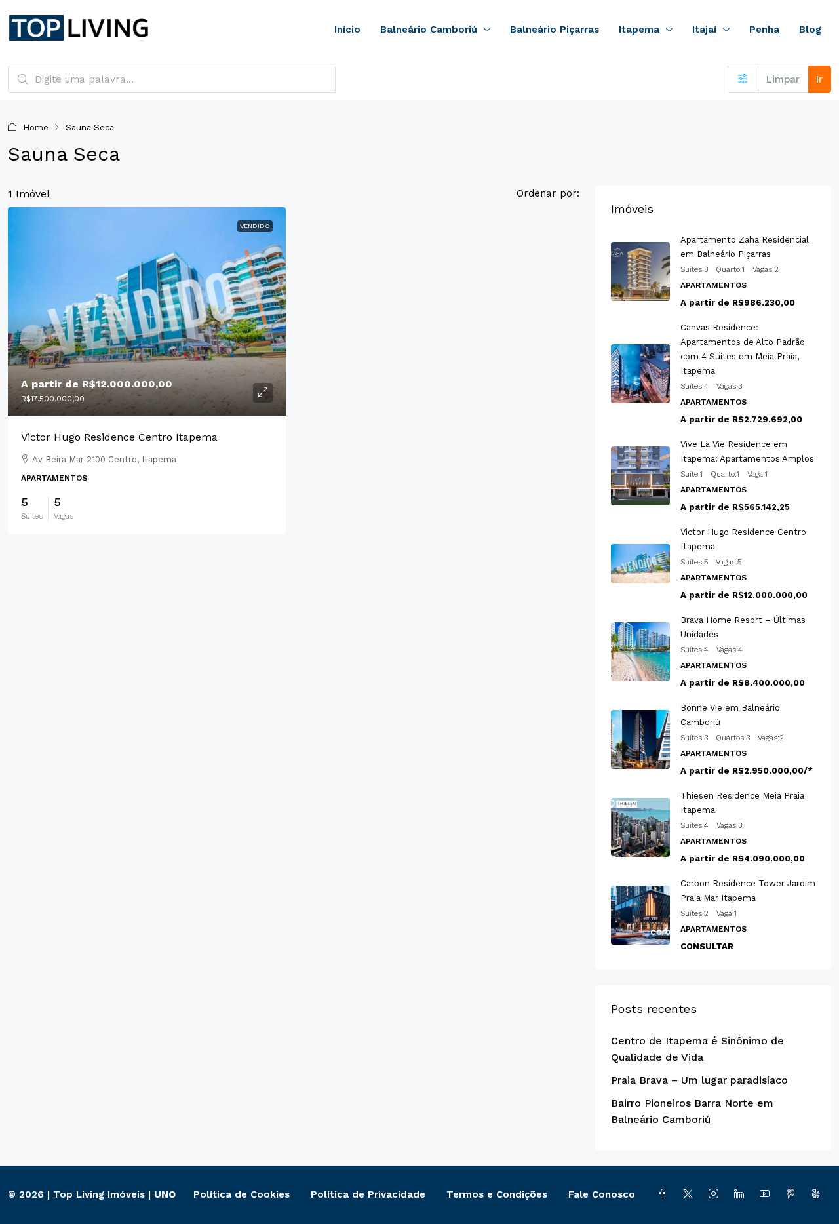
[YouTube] (767, 1194)
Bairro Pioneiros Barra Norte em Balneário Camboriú (692, 1111)
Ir (819, 79)
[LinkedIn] (741, 1194)
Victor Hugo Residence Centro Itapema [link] (119, 437)
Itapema (639, 29)
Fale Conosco (601, 1194)
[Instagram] (716, 1194)
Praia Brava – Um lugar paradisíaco (699, 1080)
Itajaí (704, 29)
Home (36, 127)
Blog (810, 29)
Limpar (783, 79)
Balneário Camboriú (428, 29)
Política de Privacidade (368, 1194)
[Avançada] (743, 79)
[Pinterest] (792, 1194)
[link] (147, 311)
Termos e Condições (496, 1194)
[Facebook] (665, 1194)
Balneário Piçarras (554, 29)
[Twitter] (690, 1194)
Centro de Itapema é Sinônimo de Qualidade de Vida (697, 1049)
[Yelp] (818, 1194)
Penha (764, 29)
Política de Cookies (241, 1194)
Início (347, 29)
